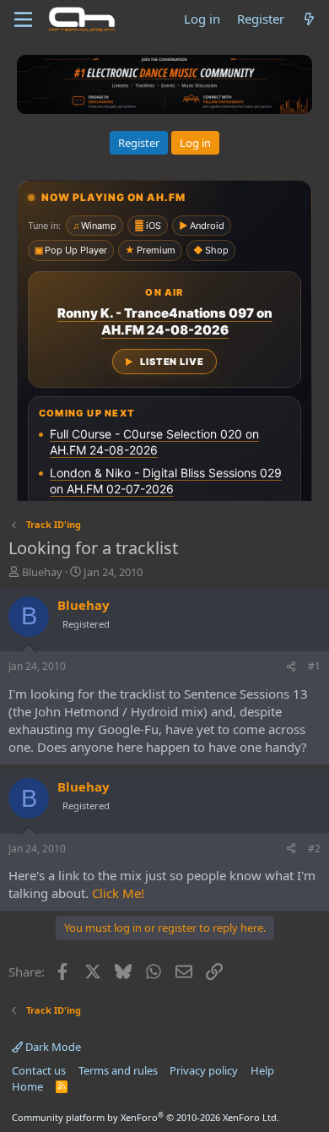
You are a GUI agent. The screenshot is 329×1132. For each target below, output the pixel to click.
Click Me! (118, 892)
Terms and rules (118, 1070)
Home (27, 1086)
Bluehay (42, 572)
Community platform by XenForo (145, 1117)
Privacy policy (204, 1070)
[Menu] (23, 19)
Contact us (39, 1070)
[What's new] (309, 19)
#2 (314, 848)
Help (262, 1070)
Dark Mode (52, 1046)
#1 (314, 666)
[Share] (291, 667)
